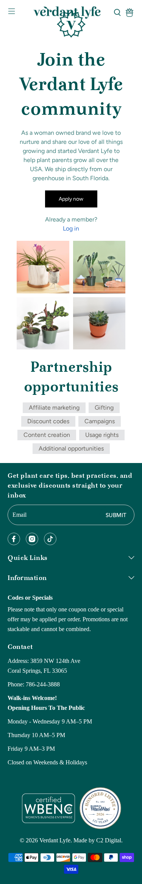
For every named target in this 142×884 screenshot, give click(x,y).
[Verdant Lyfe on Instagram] (32, 539)
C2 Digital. (109, 840)
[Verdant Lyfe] (71, 12)
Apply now (71, 199)
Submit (116, 515)
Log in (71, 228)
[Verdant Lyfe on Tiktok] (50, 539)
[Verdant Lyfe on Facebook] (14, 539)
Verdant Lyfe (54, 840)
